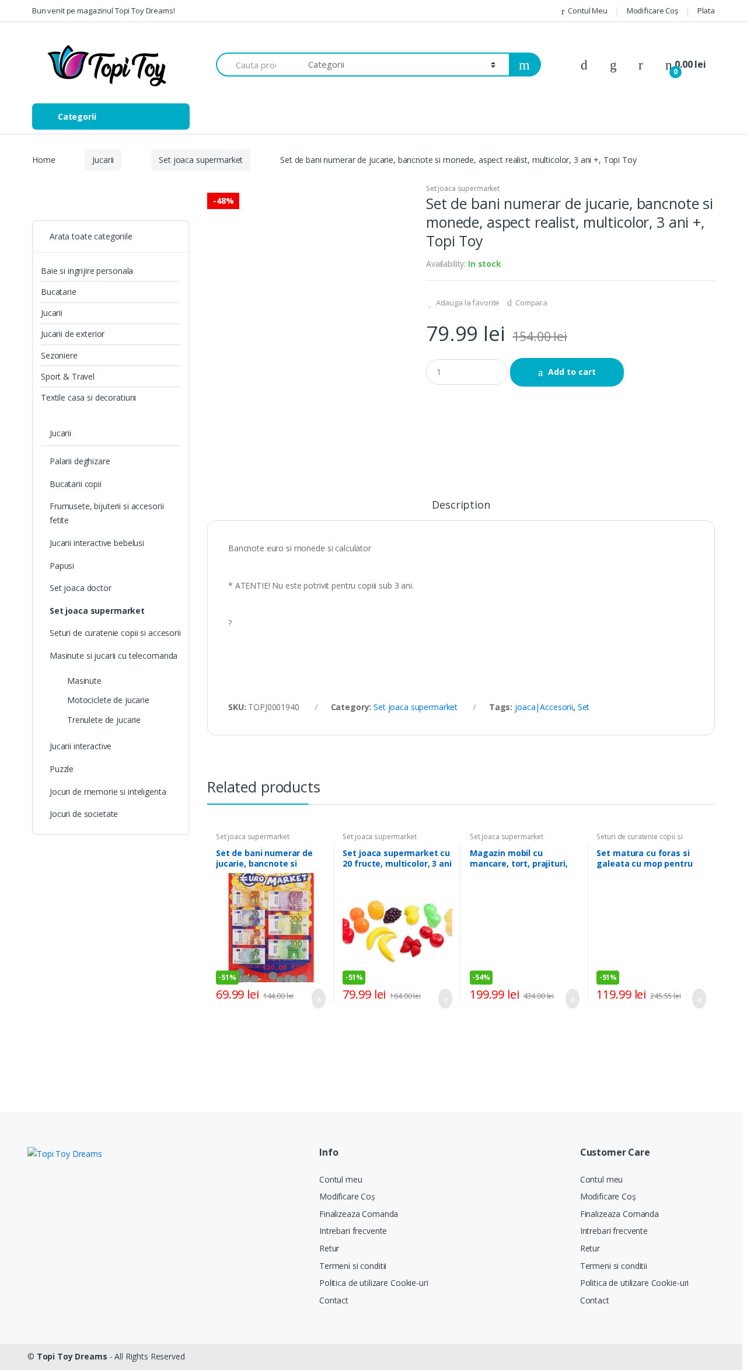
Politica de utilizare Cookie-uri (373, 1282)
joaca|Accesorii (544, 706)
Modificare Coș (652, 10)
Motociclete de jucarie (108, 699)
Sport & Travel (68, 376)
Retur (329, 1248)
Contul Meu (587, 10)
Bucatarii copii (76, 483)
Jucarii (103, 159)
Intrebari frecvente (353, 1230)
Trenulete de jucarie (104, 719)
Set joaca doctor (80, 587)
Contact (333, 1300)
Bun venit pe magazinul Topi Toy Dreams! (103, 10)
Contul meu (340, 1179)
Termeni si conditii (352, 1265)
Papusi (62, 565)
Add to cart (572, 371)
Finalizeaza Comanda (358, 1213)
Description (461, 505)
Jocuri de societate (84, 813)
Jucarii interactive (80, 746)
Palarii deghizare (80, 461)
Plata (706, 10)
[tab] (461, 509)
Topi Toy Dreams (72, 1356)
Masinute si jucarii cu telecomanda (113, 655)
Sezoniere (59, 355)
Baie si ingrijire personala (87, 270)
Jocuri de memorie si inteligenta (108, 791)
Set (584, 706)
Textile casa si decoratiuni (88, 397)
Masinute (84, 680)
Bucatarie (58, 291)
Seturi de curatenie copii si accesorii (639, 840)
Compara (531, 302)
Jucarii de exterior (72, 333)
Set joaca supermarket (201, 159)
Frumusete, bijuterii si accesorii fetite (106, 513)
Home (43, 159)
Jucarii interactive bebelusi (97, 542)
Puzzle (62, 768)
